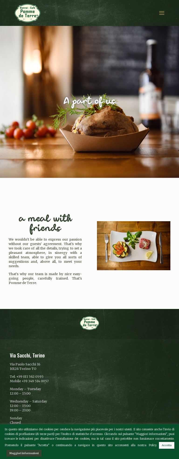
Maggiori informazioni (24, 453)
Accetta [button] (167, 445)
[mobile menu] (162, 13)
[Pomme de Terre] (27, 13)
